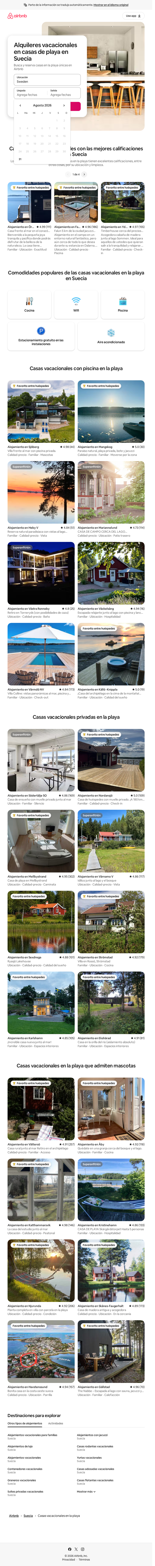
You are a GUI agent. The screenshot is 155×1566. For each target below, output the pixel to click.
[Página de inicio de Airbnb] (17, 16)
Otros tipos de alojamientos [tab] (25, 1423)
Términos (84, 1559)
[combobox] (47, 81)
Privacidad (68, 1559)
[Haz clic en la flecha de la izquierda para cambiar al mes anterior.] (20, 105)
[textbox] (30, 94)
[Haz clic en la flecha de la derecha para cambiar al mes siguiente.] (64, 105)
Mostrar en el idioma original (111, 5)
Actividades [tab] (55, 1423)
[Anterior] (68, 174)
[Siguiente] (84, 174)
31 (20, 159)
